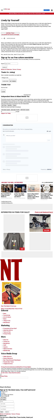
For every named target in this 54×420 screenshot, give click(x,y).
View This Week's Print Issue (8, 306)
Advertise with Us (8, 330)
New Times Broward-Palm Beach (12, 360)
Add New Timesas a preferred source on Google (10, 33)
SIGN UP (5, 67)
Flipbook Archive (7, 348)
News (4, 313)
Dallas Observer (7, 356)
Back (2, 412)
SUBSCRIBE (5, 81)
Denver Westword (8, 358)
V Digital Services (8, 363)
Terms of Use (7, 332)
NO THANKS (13, 81)
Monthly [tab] (10, 105)
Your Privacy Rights (26, 367)
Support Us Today (6, 113)
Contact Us (6, 341)
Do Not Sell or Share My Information (10, 372)
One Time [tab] (4, 105)
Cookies (10, 367)
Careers (5, 347)
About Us (5, 339)
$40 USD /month (25, 110)
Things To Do (6, 320)
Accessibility (16, 367)
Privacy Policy (7, 333)
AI (20, 367)
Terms (14, 69)
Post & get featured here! (44, 212)
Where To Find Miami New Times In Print (11, 308)
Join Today (3, 397)
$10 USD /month (6, 110)
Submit (7, 412)
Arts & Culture (7, 317)
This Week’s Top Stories (7, 394)
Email (2, 63)
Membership (6, 350)
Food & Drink (6, 315)
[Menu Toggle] (2, 10)
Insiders (3, 393)
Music (4, 319)
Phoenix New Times (8, 362)
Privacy (19, 69)
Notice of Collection (6, 69)
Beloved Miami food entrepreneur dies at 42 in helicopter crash (27, 13)
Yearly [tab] (14, 105)
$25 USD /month (15, 110)
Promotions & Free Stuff (10, 328)
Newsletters (6, 322)
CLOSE (3, 91)
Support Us (46, 10)
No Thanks (3, 399)
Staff (4, 345)
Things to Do (4, 391)
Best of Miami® (5, 396)
